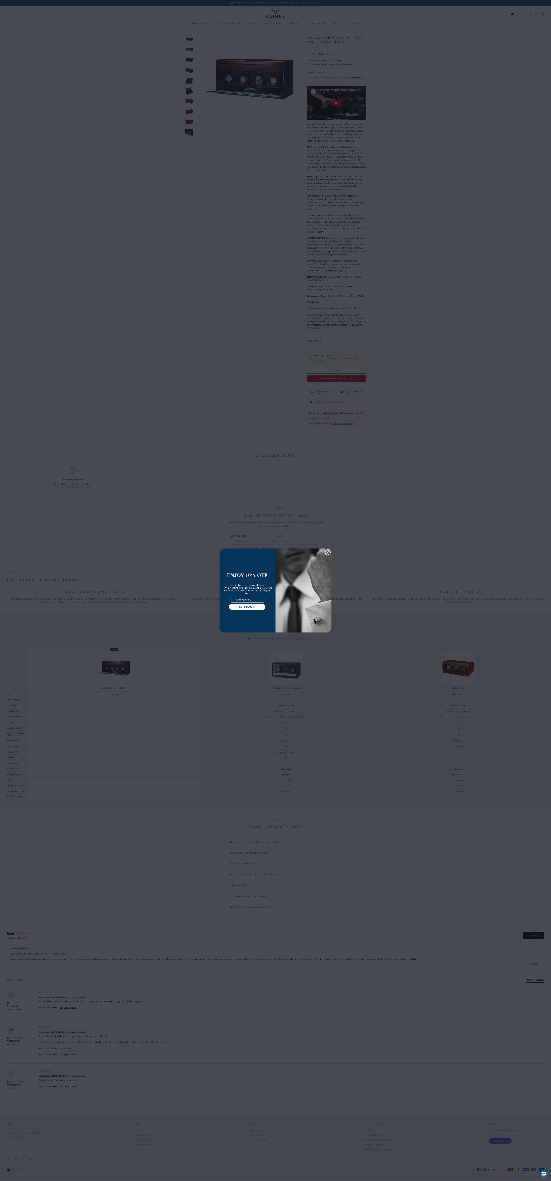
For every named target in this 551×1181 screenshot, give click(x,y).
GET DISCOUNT (247, 607)
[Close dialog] (327, 552)
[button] (544, 1174)
